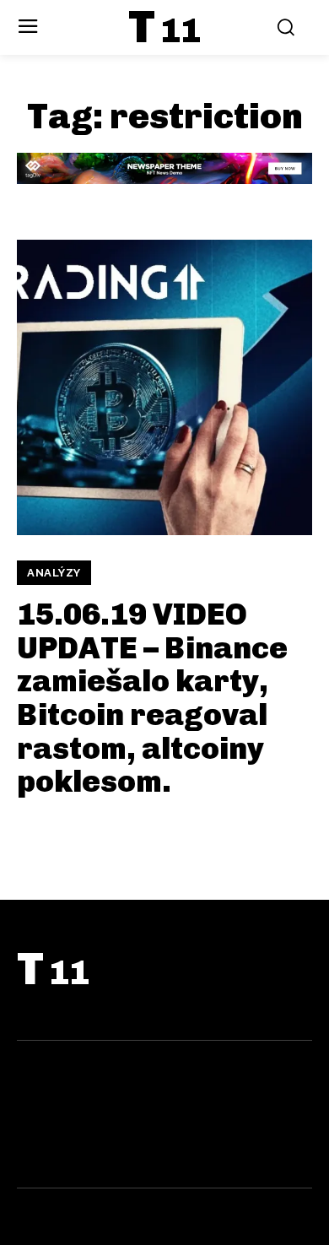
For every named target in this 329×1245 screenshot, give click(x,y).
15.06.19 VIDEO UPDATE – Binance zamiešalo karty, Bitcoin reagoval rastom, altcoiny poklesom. (152, 697)
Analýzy (54, 572)
